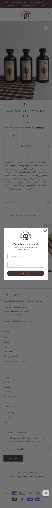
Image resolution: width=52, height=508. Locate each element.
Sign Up (25, 273)
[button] (25, 235)
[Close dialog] (45, 230)
